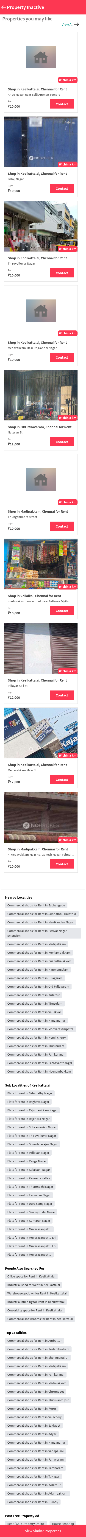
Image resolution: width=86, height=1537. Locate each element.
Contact (62, 104)
